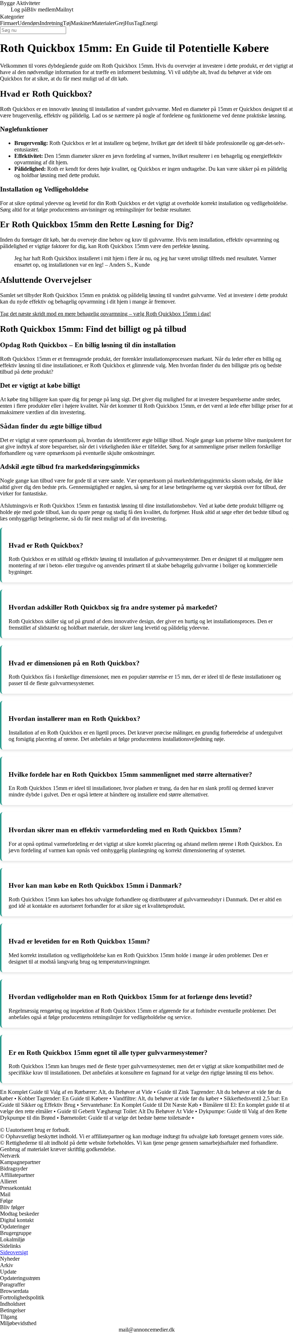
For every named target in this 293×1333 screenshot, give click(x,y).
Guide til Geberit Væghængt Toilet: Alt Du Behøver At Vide (125, 1111)
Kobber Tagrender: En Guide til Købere (63, 1098)
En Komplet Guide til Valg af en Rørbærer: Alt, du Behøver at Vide (76, 1092)
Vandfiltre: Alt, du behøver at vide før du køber (166, 1098)
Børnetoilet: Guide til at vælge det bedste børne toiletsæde (125, 1118)
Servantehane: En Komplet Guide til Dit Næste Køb (139, 1105)
